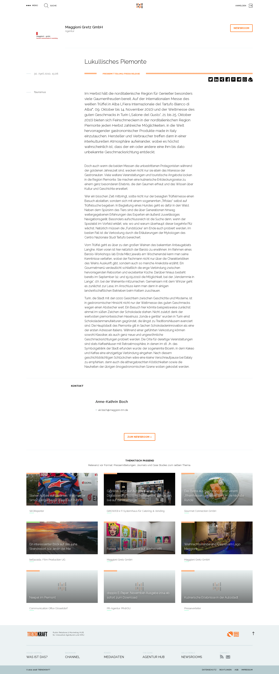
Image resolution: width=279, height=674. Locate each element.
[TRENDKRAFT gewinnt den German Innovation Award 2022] (233, 635)
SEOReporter (36, 511)
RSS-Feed (222, 656)
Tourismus (40, 92)
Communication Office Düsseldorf (48, 608)
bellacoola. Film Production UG (47, 559)
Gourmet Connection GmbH (200, 511)
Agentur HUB (154, 657)
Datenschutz (209, 670)
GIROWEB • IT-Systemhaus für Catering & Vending (136, 511)
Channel (72, 657)
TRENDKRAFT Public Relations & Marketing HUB (139, 5)
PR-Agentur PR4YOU (119, 608)
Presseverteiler (192, 608)
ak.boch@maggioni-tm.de (113, 410)
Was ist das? (37, 657)
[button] (210, 79)
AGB (236, 670)
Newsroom (241, 28)
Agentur (69, 31)
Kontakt (228, 657)
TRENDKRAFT (44, 670)
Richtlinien (225, 670)
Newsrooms (191, 657)
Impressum (247, 670)
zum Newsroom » (139, 436)
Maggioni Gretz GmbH (119, 559)
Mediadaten (114, 657)
